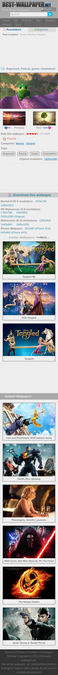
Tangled (41, 34)
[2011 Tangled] (29, 314)
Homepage (45, 652)
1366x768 (6, 212)
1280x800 (45, 220)
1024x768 (41, 201)
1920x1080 (50, 159)
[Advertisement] (29, 61)
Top (38, 20)
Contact (21, 652)
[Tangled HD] (29, 273)
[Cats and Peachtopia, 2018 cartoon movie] (29, 434)
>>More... (42, 237)
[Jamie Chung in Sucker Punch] (29, 639)
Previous (19, 127)
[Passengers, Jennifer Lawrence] (29, 516)
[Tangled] (29, 355)
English (47, 9)
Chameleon (49, 153)
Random (50, 20)
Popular (26, 20)
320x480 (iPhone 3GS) (37, 228)
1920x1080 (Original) (13, 216)
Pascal (23, 153)
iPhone (6, 25)
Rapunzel (8, 153)
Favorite (11, 138)
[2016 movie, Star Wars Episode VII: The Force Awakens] (29, 557)
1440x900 (6, 224)
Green (34, 153)
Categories (41, 29)
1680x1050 (22, 224)
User (18, 25)
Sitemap (12, 656)
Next (38, 127)
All (15, 20)
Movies (31, 34)
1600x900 (22, 212)
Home (5, 20)
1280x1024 (7, 205)
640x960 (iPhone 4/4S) (14, 232)
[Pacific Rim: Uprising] (29, 475)
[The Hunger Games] (29, 598)
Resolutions (13, 29)
